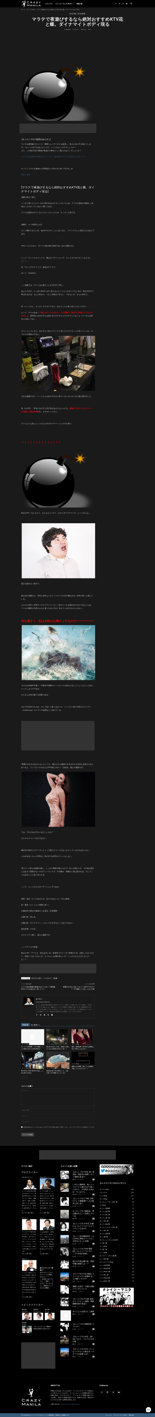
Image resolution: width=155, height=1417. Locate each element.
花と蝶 (55, 978)
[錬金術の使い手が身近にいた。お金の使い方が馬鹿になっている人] (57, 1060)
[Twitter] (123, 3)
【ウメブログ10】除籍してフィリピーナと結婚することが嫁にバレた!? (83, 1276)
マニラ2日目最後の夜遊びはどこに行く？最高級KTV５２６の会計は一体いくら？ (53, 156)
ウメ (74, 1281)
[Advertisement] (77, 47)
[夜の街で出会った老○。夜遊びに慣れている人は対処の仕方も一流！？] (57, 1037)
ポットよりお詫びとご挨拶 (83, 1311)
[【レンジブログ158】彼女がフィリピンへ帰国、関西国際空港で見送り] (65, 1302)
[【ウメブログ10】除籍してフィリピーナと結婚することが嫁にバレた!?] (65, 1277)
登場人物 (79, 4)
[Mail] (45, 1015)
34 (93, 1281)
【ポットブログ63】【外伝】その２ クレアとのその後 (83, 1338)
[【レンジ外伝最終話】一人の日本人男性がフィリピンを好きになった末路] (65, 1239)
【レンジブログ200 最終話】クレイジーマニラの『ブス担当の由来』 (82, 1251)
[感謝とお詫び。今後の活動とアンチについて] (65, 1289)
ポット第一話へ (27, 1254)
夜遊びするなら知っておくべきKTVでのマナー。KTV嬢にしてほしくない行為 (79, 988)
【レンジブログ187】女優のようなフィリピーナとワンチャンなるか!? (83, 1226)
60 (93, 1179)
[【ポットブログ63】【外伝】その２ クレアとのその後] (65, 1339)
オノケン (68, 29)
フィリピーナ (47, 978)
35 (93, 1266)
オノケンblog (31, 9)
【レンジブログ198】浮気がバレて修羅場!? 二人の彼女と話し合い (83, 1200)
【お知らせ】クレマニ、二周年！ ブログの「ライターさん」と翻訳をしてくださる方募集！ (46, 1283)
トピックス (49, 4)
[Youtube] (126, 3)
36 (93, 1256)
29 (93, 1329)
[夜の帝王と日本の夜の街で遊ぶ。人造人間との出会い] (32, 1060)
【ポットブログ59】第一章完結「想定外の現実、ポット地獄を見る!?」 (83, 1174)
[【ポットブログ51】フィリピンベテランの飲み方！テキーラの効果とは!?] (65, 1352)
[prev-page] (22, 1077)
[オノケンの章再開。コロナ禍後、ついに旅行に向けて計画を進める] (32, 1037)
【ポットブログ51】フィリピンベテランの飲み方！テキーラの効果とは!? (83, 1351)
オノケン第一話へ (28, 1213)
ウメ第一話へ (44, 1254)
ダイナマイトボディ (36, 978)
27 (93, 1356)
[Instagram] (119, 3)
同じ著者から (35, 1025)
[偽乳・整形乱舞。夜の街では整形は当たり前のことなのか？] (83, 1037)
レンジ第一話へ (45, 1213)
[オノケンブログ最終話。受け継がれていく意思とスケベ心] (65, 1214)
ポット (74, 1179)
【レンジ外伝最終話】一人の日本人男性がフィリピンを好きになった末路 (83, 1238)
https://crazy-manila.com (43, 1002)
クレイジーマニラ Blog (63, 4)
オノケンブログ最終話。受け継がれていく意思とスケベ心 (83, 1213)
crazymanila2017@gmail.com (70, 1404)
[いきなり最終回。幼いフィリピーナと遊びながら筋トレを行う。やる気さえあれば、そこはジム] (65, 1187)
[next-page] (26, 1077)
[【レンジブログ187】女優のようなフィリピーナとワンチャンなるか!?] (65, 1226)
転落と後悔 (25, 174)
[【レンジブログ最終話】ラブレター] (65, 1327)
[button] (131, 4)
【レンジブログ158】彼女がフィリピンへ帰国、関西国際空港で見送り (83, 1301)
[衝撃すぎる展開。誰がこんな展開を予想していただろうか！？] (83, 1058)
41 (93, 1218)
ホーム (23, 9)
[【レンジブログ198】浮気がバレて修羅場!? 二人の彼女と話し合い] (65, 1201)
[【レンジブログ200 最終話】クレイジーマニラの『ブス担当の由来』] (65, 1252)
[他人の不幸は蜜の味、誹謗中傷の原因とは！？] (65, 1264)
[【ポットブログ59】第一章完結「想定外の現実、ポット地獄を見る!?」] (65, 1175)
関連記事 (25, 1025)
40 (93, 1243)
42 (93, 1206)
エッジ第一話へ (27, 1297)
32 (93, 1306)
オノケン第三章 (81, 13)
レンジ (74, 1206)
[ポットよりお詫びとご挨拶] (65, 1315)
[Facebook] (115, 3)
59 (93, 1194)
